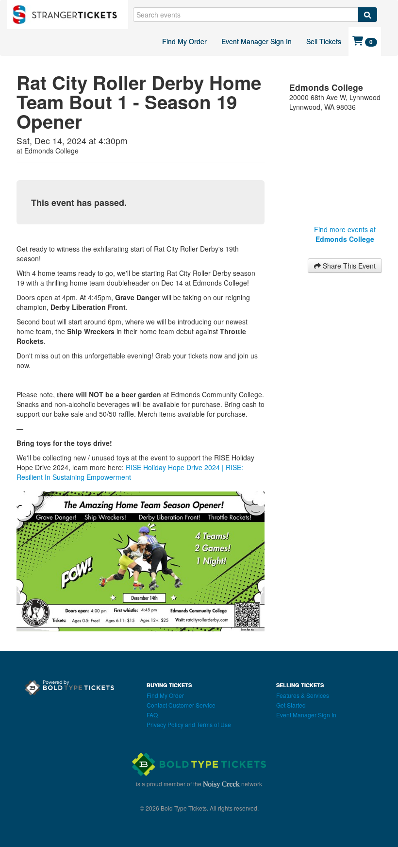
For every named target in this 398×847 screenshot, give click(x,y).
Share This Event (348, 266)
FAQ (152, 715)
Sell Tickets (323, 41)
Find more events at (345, 234)
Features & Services (302, 695)
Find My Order (184, 41)
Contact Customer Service (181, 705)
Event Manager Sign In (256, 41)
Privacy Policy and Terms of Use (189, 724)
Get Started (291, 705)
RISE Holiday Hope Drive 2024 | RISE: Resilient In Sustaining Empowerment (130, 472)
